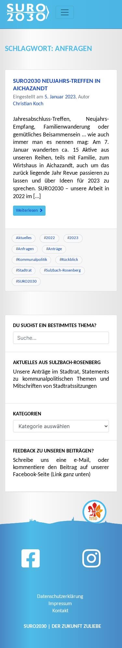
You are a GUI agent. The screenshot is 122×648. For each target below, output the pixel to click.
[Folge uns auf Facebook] (30, 561)
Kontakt (60, 611)
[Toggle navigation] (65, 12)
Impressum (60, 603)
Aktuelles (24, 238)
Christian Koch (28, 104)
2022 (50, 238)
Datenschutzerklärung (60, 596)
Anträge (55, 249)
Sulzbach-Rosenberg (63, 270)
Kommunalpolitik (32, 260)
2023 (73, 238)
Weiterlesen (27, 210)
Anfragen (26, 249)
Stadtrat (25, 270)
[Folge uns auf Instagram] (91, 561)
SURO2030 (27, 281)
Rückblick (69, 260)
